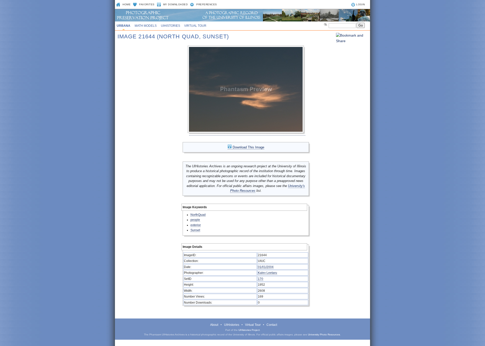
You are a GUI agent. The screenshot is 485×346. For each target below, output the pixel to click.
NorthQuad (198, 214)
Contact (271, 324)
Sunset (195, 230)
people (195, 219)
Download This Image (248, 147)
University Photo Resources (324, 334)
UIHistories (170, 25)
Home (127, 4)
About (214, 324)
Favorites (147, 4)
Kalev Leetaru (267, 272)
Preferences (206, 4)
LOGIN (360, 4)
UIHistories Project (249, 330)
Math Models (146, 25)
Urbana (123, 25)
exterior (195, 225)
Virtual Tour (195, 25)
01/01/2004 (266, 267)
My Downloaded (175, 4)
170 (260, 278)
